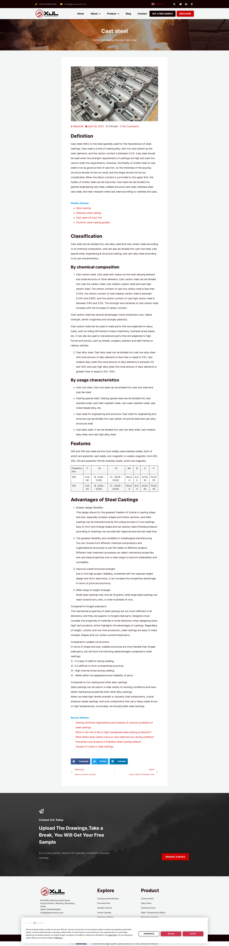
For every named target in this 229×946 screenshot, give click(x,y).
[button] (162, 14)
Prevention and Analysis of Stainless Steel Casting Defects (108, 741)
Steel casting (83, 208)
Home (80, 13)
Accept (193, 934)
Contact (142, 13)
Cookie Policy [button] (112, 935)
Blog (128, 13)
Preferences (149, 934)
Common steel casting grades (93, 222)
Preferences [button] (58, 938)
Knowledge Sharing (112, 40)
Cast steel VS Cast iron (89, 217)
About (94, 13)
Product (111, 13)
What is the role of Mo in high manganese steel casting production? (113, 732)
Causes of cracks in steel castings (94, 746)
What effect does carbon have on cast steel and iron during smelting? (115, 737)
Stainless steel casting (88, 212)
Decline (171, 934)
